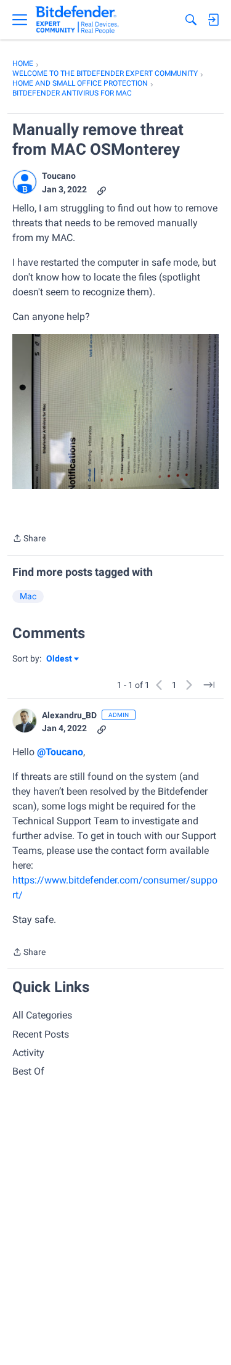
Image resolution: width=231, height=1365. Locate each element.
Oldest (59, 659)
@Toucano (60, 752)
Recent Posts (40, 1034)
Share (29, 539)
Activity (28, 1053)
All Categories (42, 1015)
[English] (77, 20)
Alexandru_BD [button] (69, 715)
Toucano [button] (59, 176)
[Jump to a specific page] (209, 685)
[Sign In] (213, 19)
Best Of (28, 1071)
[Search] (191, 19)
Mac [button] (28, 596)
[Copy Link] (101, 189)
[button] (24, 182)
